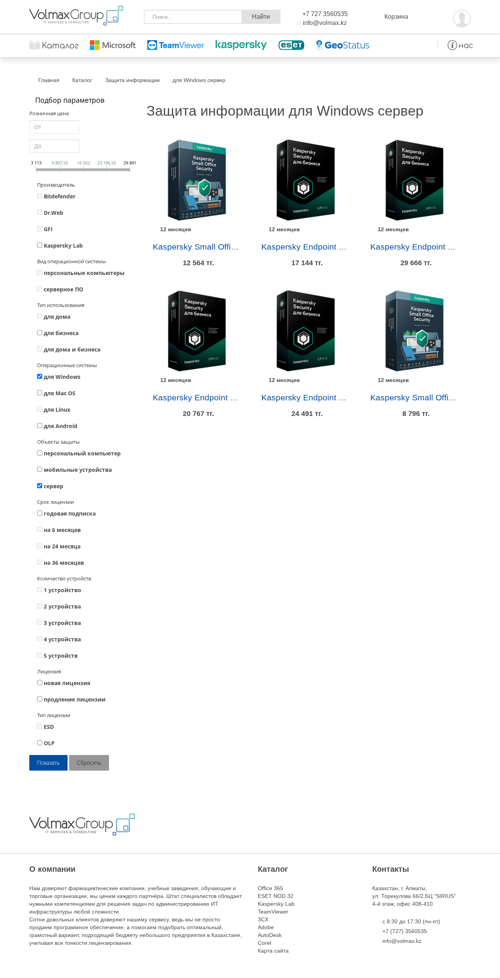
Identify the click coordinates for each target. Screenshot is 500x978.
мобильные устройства (78, 469)
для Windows (62, 376)
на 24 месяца (62, 546)
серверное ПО (63, 289)
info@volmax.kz (325, 23)
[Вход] (462, 17)
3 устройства (62, 622)
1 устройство (62, 590)
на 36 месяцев (64, 562)
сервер (53, 486)
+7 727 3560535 (325, 14)
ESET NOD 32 (275, 896)
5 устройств (61, 655)
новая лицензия (67, 683)
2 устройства (62, 606)
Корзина (396, 16)
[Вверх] (25, 952)
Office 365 (270, 888)
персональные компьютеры (84, 273)
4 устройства (62, 639)
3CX (263, 919)
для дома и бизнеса (72, 349)
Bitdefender (59, 196)
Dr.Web (53, 212)
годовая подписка (70, 513)
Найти (261, 16)
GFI (48, 229)
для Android (60, 426)
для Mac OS (59, 393)
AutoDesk (270, 935)
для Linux (57, 409)
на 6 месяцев (62, 530)
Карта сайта (273, 951)
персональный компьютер (82, 453)
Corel (264, 943)
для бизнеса (61, 333)
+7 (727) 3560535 (404, 931)
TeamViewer (273, 911)
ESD (49, 726)
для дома (57, 316)
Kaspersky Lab (63, 245)
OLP (49, 743)
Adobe (266, 927)
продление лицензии (74, 699)
